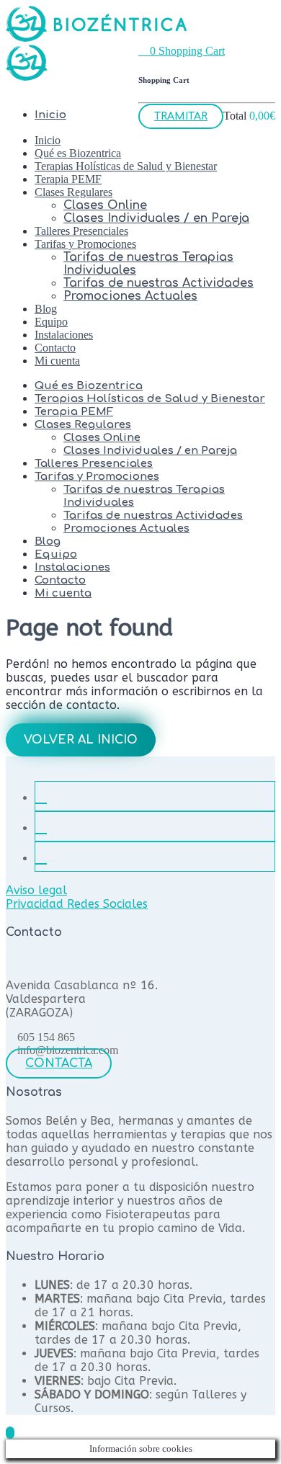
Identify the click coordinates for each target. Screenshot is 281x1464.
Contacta (58, 1063)
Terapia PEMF (68, 179)
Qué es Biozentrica (78, 153)
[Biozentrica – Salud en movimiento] (96, 38)
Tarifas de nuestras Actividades (158, 283)
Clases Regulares (73, 192)
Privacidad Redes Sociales (77, 904)
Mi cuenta (57, 360)
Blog (46, 309)
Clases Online (105, 205)
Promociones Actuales (130, 296)
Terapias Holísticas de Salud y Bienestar (126, 166)
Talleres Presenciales (81, 231)
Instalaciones (64, 335)
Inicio (48, 140)
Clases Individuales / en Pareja (156, 218)
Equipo (51, 322)
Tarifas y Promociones (85, 244)
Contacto (55, 348)
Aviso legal (36, 890)
